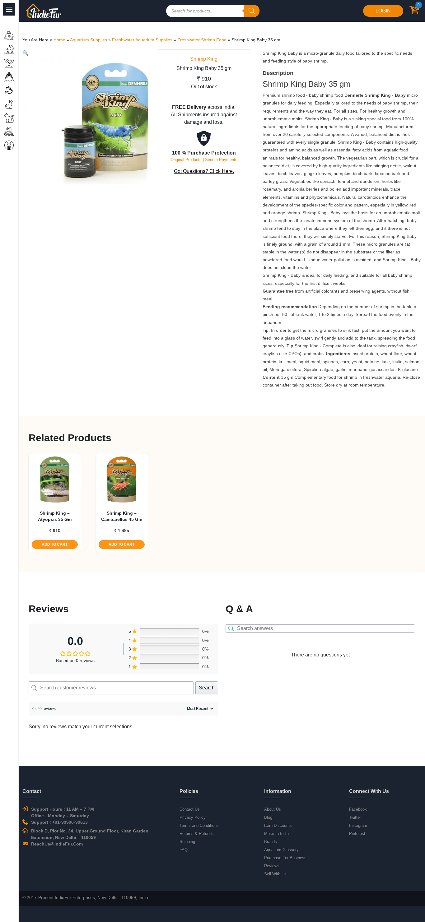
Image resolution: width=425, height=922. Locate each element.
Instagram (358, 825)
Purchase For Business (285, 857)
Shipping (187, 841)
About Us (272, 809)
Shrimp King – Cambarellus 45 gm (121, 516)
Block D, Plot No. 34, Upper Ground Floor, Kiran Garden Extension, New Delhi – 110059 (89, 834)
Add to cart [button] (55, 544)
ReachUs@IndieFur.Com (57, 843)
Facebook (358, 809)
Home (59, 39)
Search (207, 687)
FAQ (184, 849)
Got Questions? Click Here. (204, 171)
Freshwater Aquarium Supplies (142, 39)
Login (383, 10)
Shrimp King (203, 59)
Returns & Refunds (197, 833)
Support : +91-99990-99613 (59, 822)
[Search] (251, 11)
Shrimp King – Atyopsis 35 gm (55, 516)
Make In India (276, 833)
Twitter (355, 817)
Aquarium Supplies (88, 39)
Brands (270, 841)
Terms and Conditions (199, 825)
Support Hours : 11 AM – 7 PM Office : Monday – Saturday (62, 812)
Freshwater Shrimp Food (202, 39)
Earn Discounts (278, 825)
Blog (268, 817)
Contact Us (190, 809)
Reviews (271, 866)
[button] (25, 53)
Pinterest (357, 833)
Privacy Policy (193, 817)
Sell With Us (275, 874)
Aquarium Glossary (281, 849)
